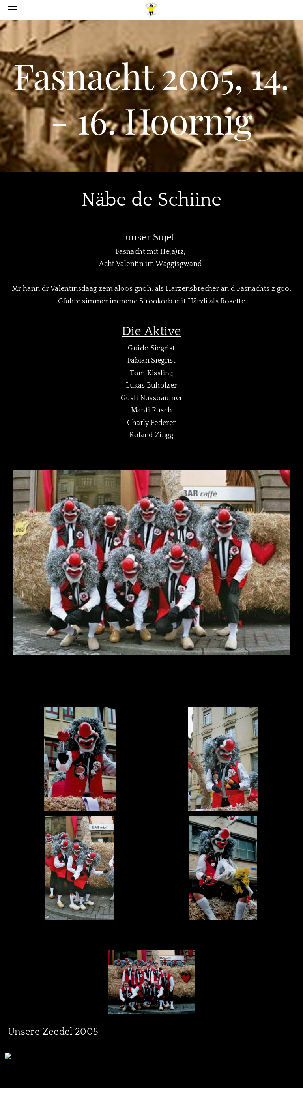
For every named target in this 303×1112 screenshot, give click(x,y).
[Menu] (14, 10)
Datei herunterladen (53, 1063)
